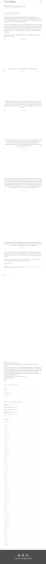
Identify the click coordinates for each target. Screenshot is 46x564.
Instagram (14, 376)
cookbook (10, 267)
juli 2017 (5, 474)
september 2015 (7, 527)
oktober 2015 (6, 525)
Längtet (5, 387)
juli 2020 (5, 424)
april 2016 (6, 510)
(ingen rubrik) (6, 390)
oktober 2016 (6, 496)
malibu (17, 267)
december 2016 (7, 491)
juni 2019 (5, 443)
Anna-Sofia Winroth (26, 139)
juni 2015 (5, 534)
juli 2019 (5, 441)
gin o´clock (14, 267)
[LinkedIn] (23, 555)
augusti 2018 (6, 458)
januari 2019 (6, 453)
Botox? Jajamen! (11, 405)
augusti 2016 (6, 501)
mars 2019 (6, 448)
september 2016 (7, 498)
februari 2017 (6, 486)
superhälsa (21, 267)
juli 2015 (5, 532)
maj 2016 (5, 508)
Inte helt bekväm (16, 409)
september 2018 (7, 455)
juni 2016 (5, 506)
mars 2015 (6, 542)
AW (4, 397)
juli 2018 (5, 460)
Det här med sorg (7, 392)
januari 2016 (6, 518)
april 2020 (6, 429)
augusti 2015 (6, 530)
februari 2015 (6, 544)
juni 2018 (5, 462)
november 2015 (7, 522)
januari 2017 (6, 489)
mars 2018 (6, 470)
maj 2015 (5, 537)
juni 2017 (5, 477)
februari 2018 (6, 472)
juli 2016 (5, 503)
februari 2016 (6, 515)
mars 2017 (6, 484)
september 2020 (7, 422)
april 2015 (6, 539)
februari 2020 (6, 434)
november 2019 (7, 436)
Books (15, 14)
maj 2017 (5, 479)
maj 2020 (5, 426)
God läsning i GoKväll (8, 395)
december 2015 (7, 520)
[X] (19, 555)
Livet (17, 14)
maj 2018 (5, 465)
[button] (40, 1)
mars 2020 (6, 431)
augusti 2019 (6, 438)
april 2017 (6, 482)
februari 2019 (6, 450)
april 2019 (6, 446)
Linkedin (20, 376)
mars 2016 (6, 513)
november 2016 (7, 494)
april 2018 (6, 467)
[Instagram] (26, 555)
